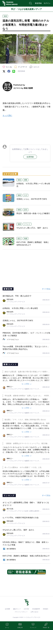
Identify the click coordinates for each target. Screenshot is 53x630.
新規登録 (38, 3)
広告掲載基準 (36, 609)
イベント (27, 224)
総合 (19, 238)
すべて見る (46, 289)
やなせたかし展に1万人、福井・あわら (32, 228)
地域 (5, 16)
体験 (25, 180)
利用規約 (45, 609)
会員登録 (30, 157)
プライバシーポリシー (21, 612)
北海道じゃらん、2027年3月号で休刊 (31, 199)
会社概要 (7, 609)
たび (25, 195)
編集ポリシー (17, 609)
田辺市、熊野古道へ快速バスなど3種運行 (33, 213)
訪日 (25, 210)
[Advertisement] (26, 130)
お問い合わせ (34, 612)
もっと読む (7, 115)
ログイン (47, 3)
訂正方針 (26, 609)
